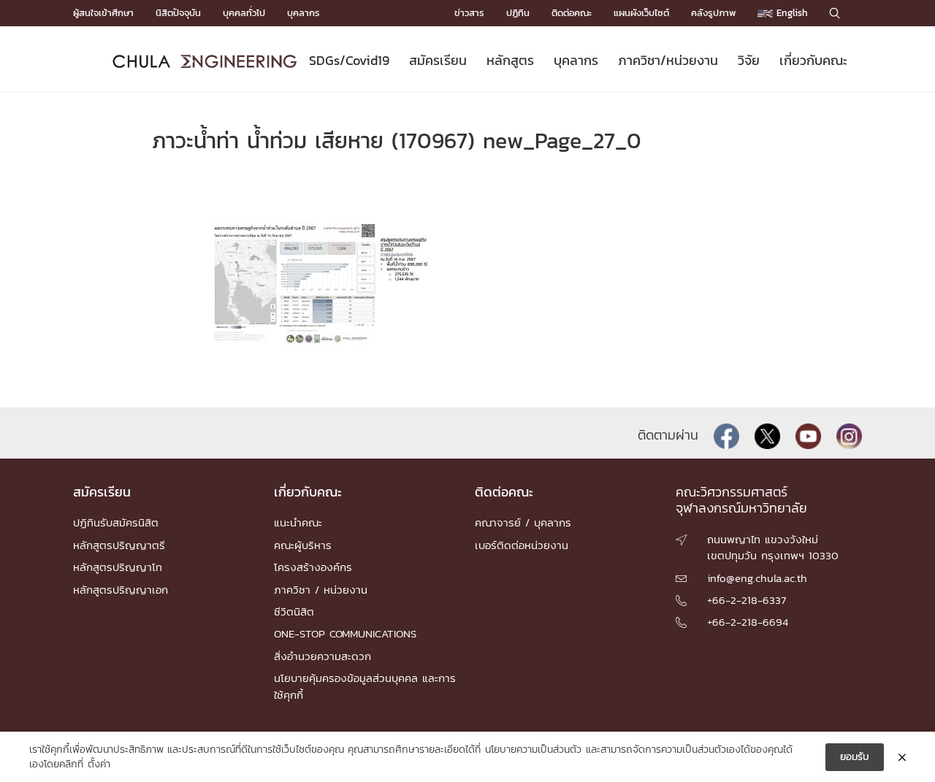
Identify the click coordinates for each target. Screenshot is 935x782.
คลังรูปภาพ (713, 13)
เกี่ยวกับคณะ (813, 60)
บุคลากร (303, 13)
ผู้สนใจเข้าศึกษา (103, 13)
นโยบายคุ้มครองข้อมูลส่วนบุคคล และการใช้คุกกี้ (365, 686)
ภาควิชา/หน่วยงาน (668, 60)
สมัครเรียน (438, 60)
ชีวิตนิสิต (294, 611)
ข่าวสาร (469, 13)
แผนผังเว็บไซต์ (641, 13)
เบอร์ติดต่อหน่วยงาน (521, 545)
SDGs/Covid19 (349, 60)
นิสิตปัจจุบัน (178, 13)
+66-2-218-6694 (747, 621)
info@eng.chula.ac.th (757, 578)
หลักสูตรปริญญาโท (117, 567)
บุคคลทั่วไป (244, 13)
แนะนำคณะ (298, 522)
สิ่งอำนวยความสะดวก (322, 656)
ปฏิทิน (518, 13)
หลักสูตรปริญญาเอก (120, 589)
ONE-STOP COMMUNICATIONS (345, 633)
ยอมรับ (854, 756)
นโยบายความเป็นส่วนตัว (533, 750)
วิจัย (749, 60)
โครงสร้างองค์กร (313, 567)
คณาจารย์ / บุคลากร (523, 522)
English (790, 13)
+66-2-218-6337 (746, 599)
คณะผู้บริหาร (303, 545)
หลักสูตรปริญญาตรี (119, 545)
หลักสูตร (510, 60)
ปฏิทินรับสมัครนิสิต (116, 522)
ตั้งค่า (99, 764)
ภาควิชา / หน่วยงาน (320, 589)
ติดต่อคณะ (572, 13)
